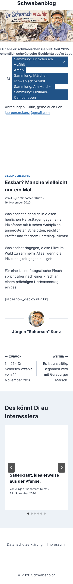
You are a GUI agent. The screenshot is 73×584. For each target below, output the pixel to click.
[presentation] (36, 446)
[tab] (28, 514)
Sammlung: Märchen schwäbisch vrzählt (30, 78)
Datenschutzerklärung (25, 544)
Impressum (56, 544)
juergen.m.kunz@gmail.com (27, 113)
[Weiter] (61, 468)
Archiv (19, 70)
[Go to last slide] (11, 468)
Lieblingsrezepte (17, 175)
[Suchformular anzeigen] (8, 78)
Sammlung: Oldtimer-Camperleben (31, 95)
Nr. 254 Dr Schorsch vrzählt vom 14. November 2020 (18, 368)
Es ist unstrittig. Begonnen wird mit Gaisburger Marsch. (55, 368)
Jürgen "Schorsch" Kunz (26, 198)
